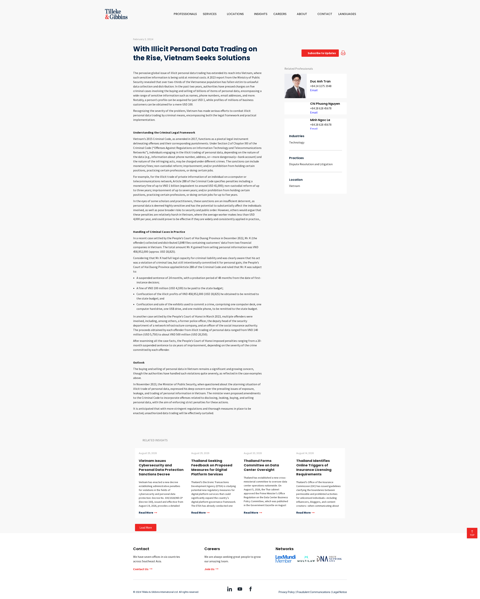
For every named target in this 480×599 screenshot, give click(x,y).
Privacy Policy (287, 592)
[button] (212, 14)
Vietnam (294, 186)
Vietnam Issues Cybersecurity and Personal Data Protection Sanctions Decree (161, 467)
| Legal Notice (339, 592)
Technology (296, 142)
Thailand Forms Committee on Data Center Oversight (261, 465)
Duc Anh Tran (320, 81)
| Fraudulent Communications (313, 592)
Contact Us (140, 569)
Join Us (209, 569)
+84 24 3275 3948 (321, 86)
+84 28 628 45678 (321, 108)
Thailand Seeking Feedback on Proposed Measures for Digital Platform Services (211, 467)
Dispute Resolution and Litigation (311, 164)
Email (314, 90)
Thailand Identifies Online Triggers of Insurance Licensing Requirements (314, 467)
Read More (146, 512)
